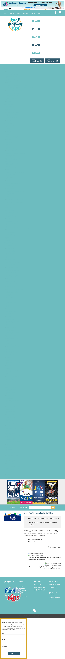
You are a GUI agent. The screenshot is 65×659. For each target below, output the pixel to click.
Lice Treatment (10, 224)
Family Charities (10, 106)
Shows (8, 473)
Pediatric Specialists (11, 232)
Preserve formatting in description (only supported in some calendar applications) (44, 558)
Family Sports (9, 398)
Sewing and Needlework (12, 337)
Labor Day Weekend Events (13, 468)
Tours (7, 194)
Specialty (8, 340)
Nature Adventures (11, 169)
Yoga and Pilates (10, 446)
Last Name (4, 646)
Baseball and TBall (11, 389)
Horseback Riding (10, 411)
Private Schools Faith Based (13, 89)
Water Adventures (10, 198)
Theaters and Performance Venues (15, 191)
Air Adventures (10, 125)
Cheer (7, 394)
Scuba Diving (9, 427)
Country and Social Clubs (12, 136)
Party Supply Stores (11, 286)
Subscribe (13, 654)
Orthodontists (9, 229)
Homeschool (9, 77)
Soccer (8, 430)
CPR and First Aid (10, 213)
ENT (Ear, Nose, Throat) (12, 217)
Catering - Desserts (11, 253)
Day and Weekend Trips (12, 138)
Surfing (8, 436)
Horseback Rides (10, 155)
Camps (5, 65)
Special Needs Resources (12, 117)
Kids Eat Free (9, 373)
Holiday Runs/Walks (11, 465)
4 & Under (8, 299)
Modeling (8, 324)
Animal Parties (10, 243)
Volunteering (9, 349)
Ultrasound (9, 237)
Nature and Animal (11, 327)
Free (40, 542)
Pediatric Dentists (10, 231)
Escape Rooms (10, 141)
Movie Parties (9, 280)
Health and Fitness (11, 406)
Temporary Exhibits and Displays (14, 190)
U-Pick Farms (9, 477)
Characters (9, 256)
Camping (8, 134)
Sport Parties (9, 294)
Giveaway (33, 13)
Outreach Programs (11, 329)
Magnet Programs (10, 82)
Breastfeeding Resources (12, 209)
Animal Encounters (11, 126)
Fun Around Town (8, 123)
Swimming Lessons (11, 439)
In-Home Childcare (11, 79)
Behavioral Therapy (11, 204)
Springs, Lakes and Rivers (13, 183)
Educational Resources (12, 74)
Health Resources (8, 201)
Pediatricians (9, 234)
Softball (8, 432)
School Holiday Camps (12, 66)
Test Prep (8, 96)
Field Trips (9, 142)
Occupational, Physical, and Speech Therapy (17, 228)
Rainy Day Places (10, 174)
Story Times (9, 343)
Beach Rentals (10, 354)
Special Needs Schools (12, 95)
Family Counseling (11, 218)
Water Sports (9, 444)
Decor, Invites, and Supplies (13, 262)
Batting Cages (9, 130)
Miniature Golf (9, 164)
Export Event (39, 553)
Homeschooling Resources (13, 112)
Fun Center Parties (11, 272)
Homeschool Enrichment (12, 321)
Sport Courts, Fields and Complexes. (15, 182)
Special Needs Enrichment (13, 338)
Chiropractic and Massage (13, 212)
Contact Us (23, 590)
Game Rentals (10, 273)
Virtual (8, 348)
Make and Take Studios (12, 163)
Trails (7, 196)
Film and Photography (11, 318)
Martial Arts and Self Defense (13, 414)
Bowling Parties (10, 248)
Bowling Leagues (10, 392)
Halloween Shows (10, 460)
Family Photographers (11, 109)
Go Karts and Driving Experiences (14, 150)
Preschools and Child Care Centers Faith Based (18, 85)
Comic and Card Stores (12, 360)
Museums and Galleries (12, 168)
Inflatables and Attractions (12, 275)
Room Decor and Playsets (12, 376)
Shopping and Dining (9, 351)
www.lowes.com (37, 539)
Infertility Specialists (11, 223)
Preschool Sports (10, 417)
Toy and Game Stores (11, 384)
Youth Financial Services (12, 122)
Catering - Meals (10, 254)
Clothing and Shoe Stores (12, 359)
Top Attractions (10, 193)
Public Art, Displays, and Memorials (15, 172)
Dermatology (9, 215)
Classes (36, 542)
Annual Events (10, 449)
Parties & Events (8, 242)
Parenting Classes (10, 330)
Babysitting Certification (12, 302)
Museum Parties (10, 281)
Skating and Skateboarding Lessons (15, 428)
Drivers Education (10, 313)
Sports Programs (8, 386)
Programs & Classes (9, 297)
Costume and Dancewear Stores (14, 364)
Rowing (8, 422)
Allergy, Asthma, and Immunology (14, 202)
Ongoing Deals (10, 469)
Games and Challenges (12, 149)
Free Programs (10, 319)
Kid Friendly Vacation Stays (13, 158)
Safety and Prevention (11, 334)
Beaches (8, 131)
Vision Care (9, 239)
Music (7, 326)
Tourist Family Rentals (12, 383)
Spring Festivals (10, 474)
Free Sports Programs (12, 401)
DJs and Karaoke (10, 264)
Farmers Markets (10, 367)
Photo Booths (9, 288)
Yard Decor (9, 296)
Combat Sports (10, 395)
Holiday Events (10, 463)
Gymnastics (9, 405)
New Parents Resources (12, 114)
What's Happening (8, 447)
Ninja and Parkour (10, 416)
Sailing (8, 425)
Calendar (11, 13)
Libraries (8, 161)
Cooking (8, 307)
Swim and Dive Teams (12, 438)
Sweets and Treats (11, 381)
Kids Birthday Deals (11, 277)
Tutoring (8, 100)
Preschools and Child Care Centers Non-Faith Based (19, 87)
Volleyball (8, 443)
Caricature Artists (10, 251)
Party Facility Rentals (11, 283)
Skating (8, 179)
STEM (7, 341)
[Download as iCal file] (54, 547)
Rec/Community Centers (12, 175)
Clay (45, 9)
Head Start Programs (11, 76)
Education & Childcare (9, 68)
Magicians (8, 278)
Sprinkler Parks (10, 185)
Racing (8, 419)
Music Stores (9, 375)
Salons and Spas (10, 177)
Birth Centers (9, 205)
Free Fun (8, 145)
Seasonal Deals (10, 471)
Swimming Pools (10, 187)
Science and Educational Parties (14, 289)
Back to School (10, 450)
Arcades (8, 128)
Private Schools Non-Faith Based (14, 90)
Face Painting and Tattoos (13, 267)
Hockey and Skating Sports (13, 408)
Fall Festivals (9, 458)
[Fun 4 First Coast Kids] (15, 24)
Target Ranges (10, 188)
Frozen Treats (9, 368)
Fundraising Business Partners (14, 111)
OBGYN (8, 226)
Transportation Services (12, 98)
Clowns (8, 258)
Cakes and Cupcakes (11, 250)
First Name (4, 640)
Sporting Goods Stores (12, 379)
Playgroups (9, 115)
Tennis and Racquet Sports (13, 441)
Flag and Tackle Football (12, 400)
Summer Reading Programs (13, 346)
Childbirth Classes (10, 210)
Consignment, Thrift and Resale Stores (16, 362)
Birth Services (9, 207)
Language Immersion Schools (13, 81)
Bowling (8, 133)
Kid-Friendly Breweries (12, 370)
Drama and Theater (11, 311)
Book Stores (9, 357)
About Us (22, 588)
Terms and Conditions (22, 593)
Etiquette (8, 315)
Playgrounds (9, 171)
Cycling (8, 397)
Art (7, 300)
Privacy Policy (23, 596)
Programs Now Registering (13, 332)
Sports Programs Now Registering (14, 435)
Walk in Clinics (9, 240)
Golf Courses (9, 152)
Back (32, 572)
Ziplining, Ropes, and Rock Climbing (15, 199)
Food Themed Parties (11, 269)
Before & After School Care (13, 70)
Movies (8, 166)
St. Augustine (27, 9)
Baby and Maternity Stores (13, 352)
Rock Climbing (10, 420)
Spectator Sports (10, 180)
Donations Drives (10, 457)
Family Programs (10, 316)
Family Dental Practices (12, 220)
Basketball (8, 390)
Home (5, 13)
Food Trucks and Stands (12, 270)
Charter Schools (10, 71)
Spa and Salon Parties (12, 291)
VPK (7, 103)
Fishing (8, 144)
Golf (7, 403)
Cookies (8, 261)
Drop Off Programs (11, 73)
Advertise (25, 13)
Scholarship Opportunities (12, 93)
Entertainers (9, 266)
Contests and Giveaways (12, 455)
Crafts (7, 308)
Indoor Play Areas (10, 156)
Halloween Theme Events (12, 462)
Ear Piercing (9, 365)
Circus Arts (9, 303)
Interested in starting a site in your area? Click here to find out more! (39, 589)
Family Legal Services (11, 108)
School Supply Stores (11, 378)
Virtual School (9, 101)
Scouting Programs (11, 335)
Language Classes (11, 322)
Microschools (9, 84)
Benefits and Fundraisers (12, 452)
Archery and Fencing (11, 387)
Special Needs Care (11, 236)
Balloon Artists (9, 247)
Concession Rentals (11, 259)
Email (3, 633)
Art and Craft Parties (11, 245)
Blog (39, 13)
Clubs (7, 305)
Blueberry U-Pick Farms (12, 454)
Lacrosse (8, 413)
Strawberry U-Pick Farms (12, 476)
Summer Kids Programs (12, 345)
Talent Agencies (10, 120)
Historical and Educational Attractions (15, 153)
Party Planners (10, 285)
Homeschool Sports (11, 409)
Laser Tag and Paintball (12, 160)
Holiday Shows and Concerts (13, 466)
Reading (8, 92)
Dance (8, 310)
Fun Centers (9, 147)
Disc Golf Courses (10, 139)
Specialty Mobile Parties (12, 292)
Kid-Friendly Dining (11, 371)
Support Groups (10, 119)
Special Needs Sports (11, 433)
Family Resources (8, 104)
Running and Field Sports (12, 424)
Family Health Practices (12, 221)
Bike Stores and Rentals (12, 356)
